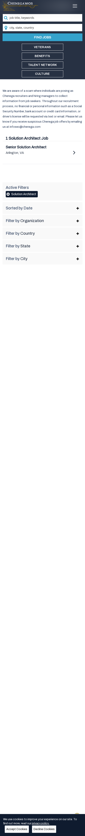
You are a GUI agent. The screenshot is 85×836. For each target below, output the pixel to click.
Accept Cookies (16, 829)
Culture (42, 73)
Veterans (42, 47)
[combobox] (42, 18)
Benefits (42, 56)
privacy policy (40, 823)
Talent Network (42, 64)
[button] (42, 208)
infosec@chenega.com (25, 126)
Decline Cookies (44, 829)
